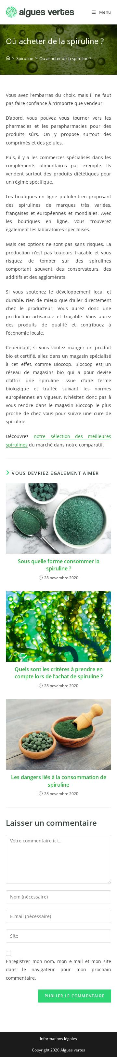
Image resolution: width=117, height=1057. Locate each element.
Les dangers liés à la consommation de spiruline (58, 781)
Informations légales (58, 1038)
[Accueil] (8, 58)
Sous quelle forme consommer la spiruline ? (58, 565)
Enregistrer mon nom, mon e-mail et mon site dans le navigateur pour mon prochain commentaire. (58, 969)
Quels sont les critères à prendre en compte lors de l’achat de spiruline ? (59, 673)
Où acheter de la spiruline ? (65, 58)
